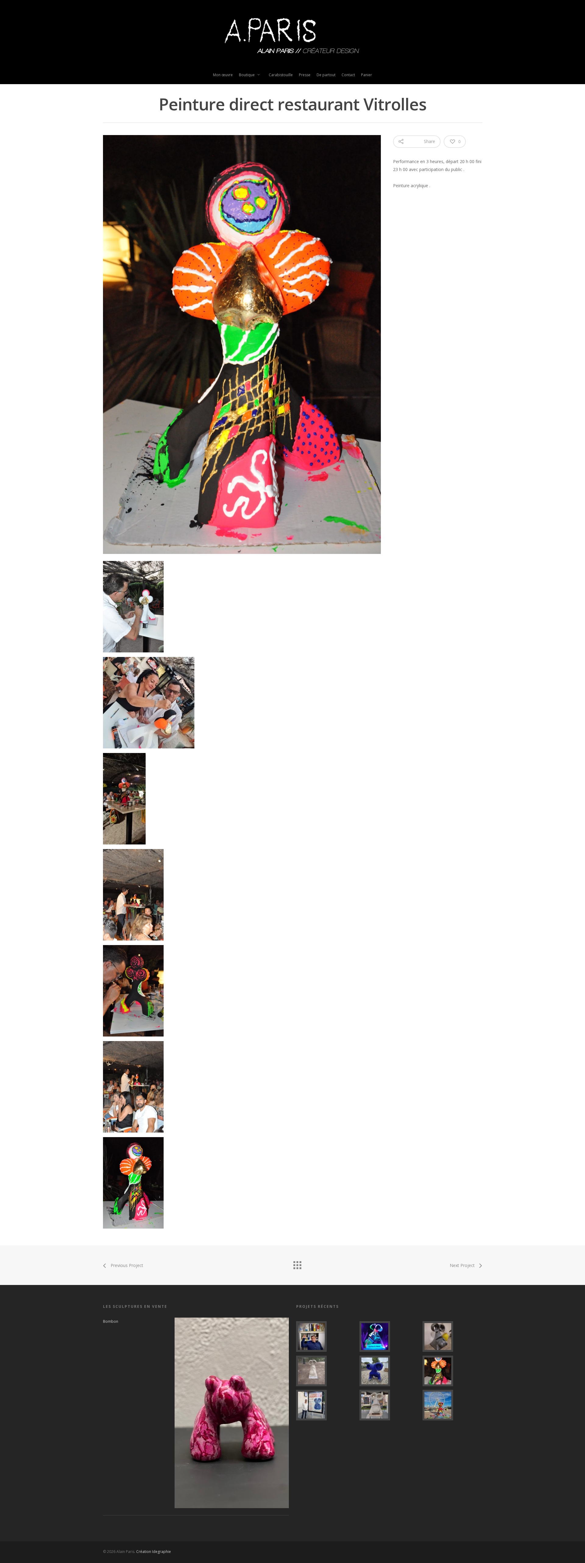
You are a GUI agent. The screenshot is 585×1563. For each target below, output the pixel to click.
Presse (304, 74)
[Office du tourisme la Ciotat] (389, 1405)
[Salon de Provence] (326, 1405)
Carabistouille (281, 74)
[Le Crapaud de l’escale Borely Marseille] (452, 1405)
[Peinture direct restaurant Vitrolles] (452, 1371)
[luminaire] (389, 1336)
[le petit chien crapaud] (389, 1371)
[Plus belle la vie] (326, 1336)
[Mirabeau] (326, 1371)
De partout (326, 74)
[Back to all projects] (297, 1264)
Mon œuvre (223, 74)
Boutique (247, 74)
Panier (366, 74)
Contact (348, 74)
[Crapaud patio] (452, 1336)
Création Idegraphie (153, 1551)
